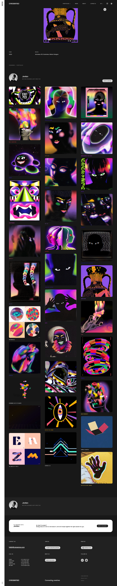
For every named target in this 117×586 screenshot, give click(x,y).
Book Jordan (107, 80)
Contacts (93, 3)
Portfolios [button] (66, 3)
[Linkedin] (86, 560)
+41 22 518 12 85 (25, 562)
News (76, 3)
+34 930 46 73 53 (25, 563)
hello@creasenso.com (17, 547)
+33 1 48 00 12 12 (25, 559)
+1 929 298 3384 (25, 560)
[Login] (111, 3)
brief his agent (102, 525)
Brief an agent (50, 560)
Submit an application (52, 547)
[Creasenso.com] (14, 3)
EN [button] (101, 3)
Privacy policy (84, 578)
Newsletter (87, 547)
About (84, 3)
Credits (82, 580)
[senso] (2, 3)
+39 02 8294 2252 (25, 565)
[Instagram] (107, 3)
